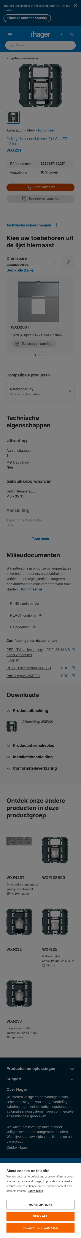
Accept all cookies (40, 1228)
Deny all (40, 1216)
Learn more (35, 1191)
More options (40, 1204)
